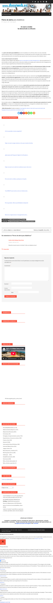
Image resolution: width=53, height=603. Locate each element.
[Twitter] (19, 113)
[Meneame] (26, 113)
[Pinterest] (23, 113)
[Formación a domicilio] (13, 332)
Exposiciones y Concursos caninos (11, 438)
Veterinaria (5, 459)
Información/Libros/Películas (10, 444)
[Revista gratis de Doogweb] (13, 382)
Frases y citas (6, 440)
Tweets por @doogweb (7, 479)
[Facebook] (21, 113)
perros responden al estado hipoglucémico (30, 60)
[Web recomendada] (13, 413)
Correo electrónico (7, 289)
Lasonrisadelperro (7, 495)
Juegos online (6, 448)
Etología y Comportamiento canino (11, 436)
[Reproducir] (3, 358)
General (23, 219)
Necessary (3, 561)
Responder (6, 249)
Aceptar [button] (36, 538)
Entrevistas (5, 434)
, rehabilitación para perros (11, 501)
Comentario (7, 265)
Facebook (35, 523)
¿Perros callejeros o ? (12, 230)
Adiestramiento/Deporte (15, 219)
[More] (33, 113)
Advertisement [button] (3, 589)
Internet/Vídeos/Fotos (8, 446)
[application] (13, 353)
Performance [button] (3, 575)
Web (12, 292)
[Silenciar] (21, 358)
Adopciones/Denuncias (8, 431)
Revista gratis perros (8, 452)
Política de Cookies (41, 529)
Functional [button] (2, 569)
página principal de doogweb (23, 523)
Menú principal (7, 14)
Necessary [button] (2, 559)
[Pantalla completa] (23, 358)
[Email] (28, 113)
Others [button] (1, 595)
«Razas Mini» (42, 230)
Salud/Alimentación (7, 456)
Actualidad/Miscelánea (8, 427)
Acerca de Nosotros (32, 529)
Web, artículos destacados (9, 461)
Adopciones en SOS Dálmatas (14, 503)
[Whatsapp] (31, 113)
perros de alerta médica (14, 221)
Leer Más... (41, 538)
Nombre (6, 284)
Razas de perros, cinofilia (9, 450)
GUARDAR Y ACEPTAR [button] (5, 602)
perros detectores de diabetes (28, 221)
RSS (16, 529)
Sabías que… (6, 454)
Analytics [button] (2, 582)
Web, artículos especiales (9, 463)
